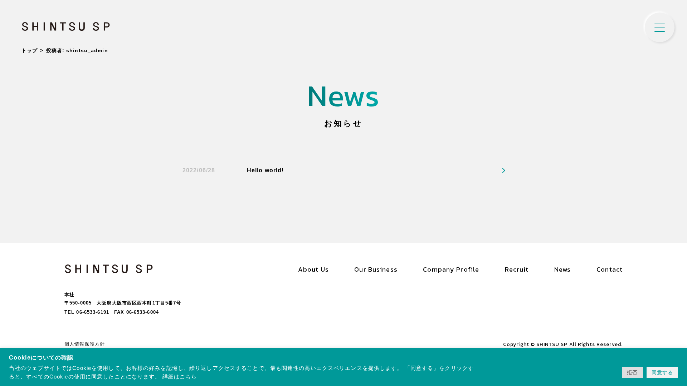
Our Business (375, 269)
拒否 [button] (632, 372)
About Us (313, 269)
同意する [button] (662, 372)
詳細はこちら (179, 377)
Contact (609, 269)
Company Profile (451, 269)
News (562, 269)
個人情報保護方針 (84, 344)
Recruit (517, 269)
